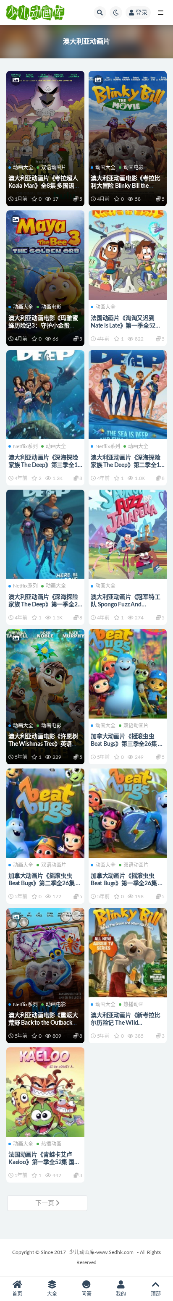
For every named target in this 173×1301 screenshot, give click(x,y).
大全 (52, 1293)
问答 (86, 1293)
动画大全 (23, 167)
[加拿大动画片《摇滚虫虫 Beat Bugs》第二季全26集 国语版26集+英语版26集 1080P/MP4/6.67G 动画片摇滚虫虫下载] (45, 812)
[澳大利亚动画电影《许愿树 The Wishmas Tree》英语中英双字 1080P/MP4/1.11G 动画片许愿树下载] (45, 673)
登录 (141, 13)
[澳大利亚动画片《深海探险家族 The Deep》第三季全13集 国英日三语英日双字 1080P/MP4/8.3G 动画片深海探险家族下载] (45, 394)
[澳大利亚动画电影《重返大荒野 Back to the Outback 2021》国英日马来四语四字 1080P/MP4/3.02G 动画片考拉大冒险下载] (45, 951)
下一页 (45, 1203)
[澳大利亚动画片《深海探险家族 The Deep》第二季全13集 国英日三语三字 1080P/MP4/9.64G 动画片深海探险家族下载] (127, 394)
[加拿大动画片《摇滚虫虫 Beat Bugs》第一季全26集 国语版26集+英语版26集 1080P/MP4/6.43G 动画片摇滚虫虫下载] (127, 812)
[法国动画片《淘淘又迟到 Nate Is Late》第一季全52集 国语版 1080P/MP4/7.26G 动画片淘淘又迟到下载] (127, 254)
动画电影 (133, 167)
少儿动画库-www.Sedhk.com (101, 1252)
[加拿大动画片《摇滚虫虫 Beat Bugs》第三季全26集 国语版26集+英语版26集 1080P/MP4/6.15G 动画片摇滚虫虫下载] (127, 673)
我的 (121, 1293)
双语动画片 (53, 167)
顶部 (156, 1293)
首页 (17, 1293)
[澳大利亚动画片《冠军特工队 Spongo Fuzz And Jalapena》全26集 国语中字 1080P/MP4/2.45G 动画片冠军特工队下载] (127, 533)
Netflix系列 (25, 446)
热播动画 (133, 1004)
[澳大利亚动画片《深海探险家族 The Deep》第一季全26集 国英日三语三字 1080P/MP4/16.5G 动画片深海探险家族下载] (45, 533)
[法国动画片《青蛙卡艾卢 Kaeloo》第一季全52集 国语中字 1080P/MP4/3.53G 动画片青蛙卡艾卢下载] (45, 1091)
